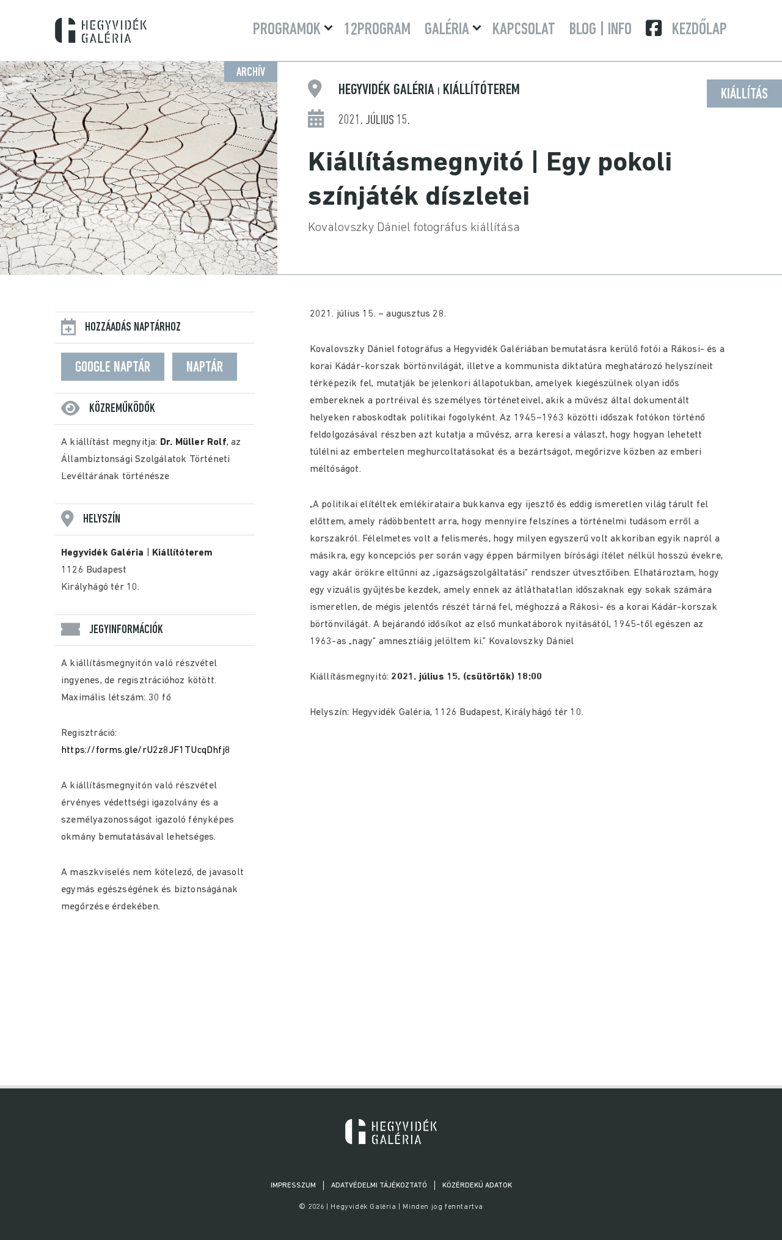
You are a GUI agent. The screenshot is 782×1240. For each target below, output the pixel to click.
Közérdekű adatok (477, 1185)
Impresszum (293, 1185)
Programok (287, 30)
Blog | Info (600, 30)
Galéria (447, 30)
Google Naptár (112, 368)
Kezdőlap (699, 30)
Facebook (655, 28)
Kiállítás (744, 94)
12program (377, 30)
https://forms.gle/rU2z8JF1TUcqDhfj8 (145, 750)
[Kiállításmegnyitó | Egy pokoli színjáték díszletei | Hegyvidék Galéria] (391, 1131)
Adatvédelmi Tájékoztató (379, 1185)
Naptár (204, 368)
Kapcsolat (523, 30)
